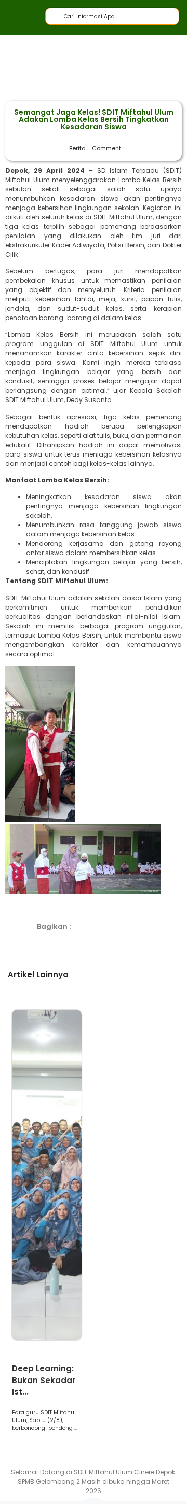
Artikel (26, 1357)
